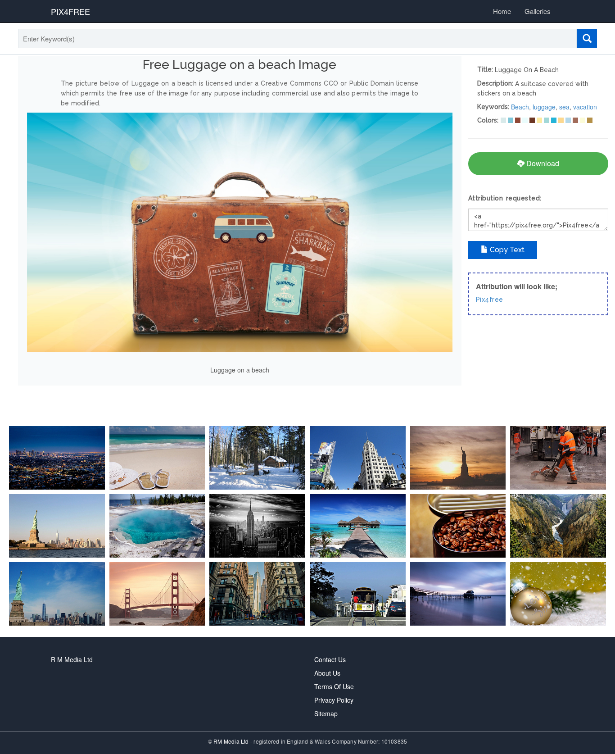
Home (502, 11)
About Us (327, 672)
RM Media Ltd (231, 741)
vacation (585, 106)
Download (542, 163)
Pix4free (489, 299)
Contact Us (330, 659)
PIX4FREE (70, 11)
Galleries (538, 11)
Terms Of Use (334, 686)
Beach (520, 106)
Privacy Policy (333, 699)
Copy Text (506, 249)
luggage (544, 106)
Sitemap (326, 713)
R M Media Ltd (72, 659)
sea (564, 106)
